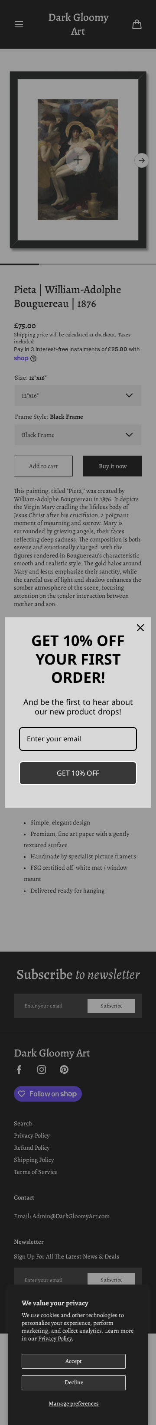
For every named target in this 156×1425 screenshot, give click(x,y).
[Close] (140, 627)
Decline (74, 1382)
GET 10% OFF (78, 773)
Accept (73, 1361)
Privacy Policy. (55, 1338)
